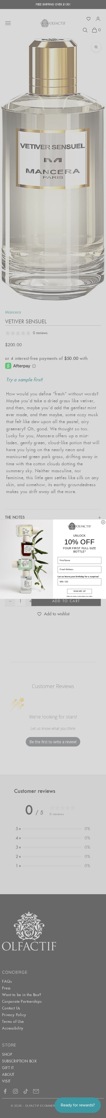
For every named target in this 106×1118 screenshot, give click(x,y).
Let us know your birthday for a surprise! (78, 576)
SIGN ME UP (79, 591)
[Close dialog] (103, 522)
